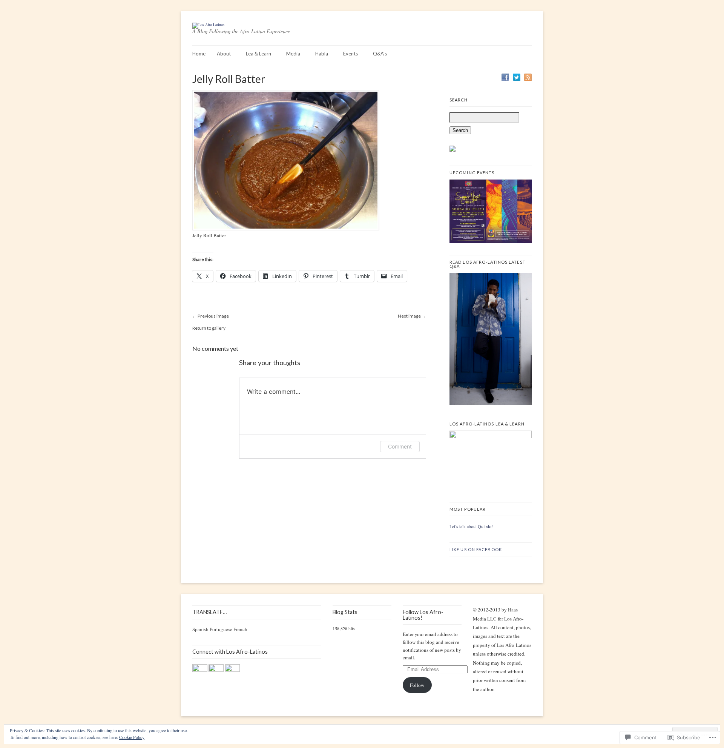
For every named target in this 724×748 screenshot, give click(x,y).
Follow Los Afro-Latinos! (423, 615)
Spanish (200, 629)
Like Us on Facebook (475, 549)
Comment (400, 446)
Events (350, 54)
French (240, 629)
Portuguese (221, 629)
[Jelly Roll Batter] (285, 228)
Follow (417, 685)
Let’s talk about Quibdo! (471, 526)
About (224, 54)
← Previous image (210, 316)
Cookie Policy (131, 737)
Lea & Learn (258, 54)
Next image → (412, 316)
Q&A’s (380, 54)
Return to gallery (208, 328)
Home (199, 54)
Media (293, 54)
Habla (321, 54)
